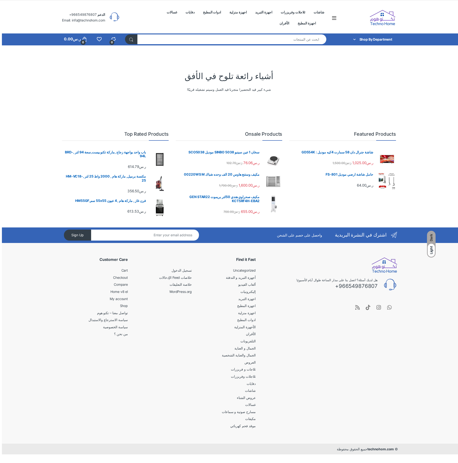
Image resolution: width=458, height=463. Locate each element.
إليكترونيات (248, 292)
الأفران (284, 23)
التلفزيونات (248, 341)
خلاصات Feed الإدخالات (175, 277)
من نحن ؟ (121, 334)
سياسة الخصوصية (115, 327)
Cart (124, 270)
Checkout (120, 277)
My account (119, 299)
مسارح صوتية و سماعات (239, 412)
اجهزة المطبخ (307, 23)
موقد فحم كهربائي (243, 426)
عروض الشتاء (246, 398)
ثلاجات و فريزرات (243, 369)
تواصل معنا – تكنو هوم (112, 313)
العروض (250, 362)
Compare (121, 284)
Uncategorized (244, 270)
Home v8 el (119, 292)
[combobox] (231, 39)
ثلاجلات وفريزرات (293, 12)
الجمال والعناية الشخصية (239, 355)
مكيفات (250, 419)
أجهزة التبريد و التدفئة (241, 277)
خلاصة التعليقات (181, 284)
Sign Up (77, 235)
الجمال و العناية (245, 348)
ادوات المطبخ (212, 12)
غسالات (172, 12)
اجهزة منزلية (238, 12)
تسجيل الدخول (182, 270)
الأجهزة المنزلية (245, 327)
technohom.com (380, 449)
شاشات (319, 12)
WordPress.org (180, 292)
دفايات (190, 12)
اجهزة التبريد (263, 12)
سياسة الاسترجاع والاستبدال (108, 320)
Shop (124, 306)
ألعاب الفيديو (247, 284)
